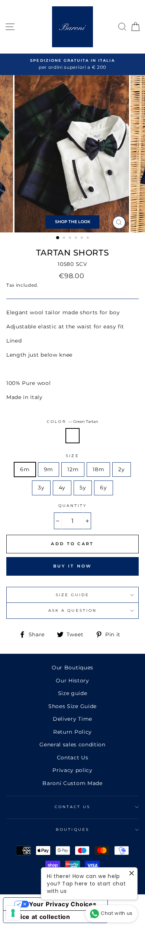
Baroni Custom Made (72, 783)
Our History (72, 681)
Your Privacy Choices (63, 904)
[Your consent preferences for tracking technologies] (13, 913)
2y (121, 469)
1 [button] (58, 238)
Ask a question (72, 610)
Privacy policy (72, 770)
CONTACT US (73, 806)
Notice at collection (39, 916)
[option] (72, 64)
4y (62, 488)
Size (72, 455)
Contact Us (72, 758)
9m (48, 469)
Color (72, 421)
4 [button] (76, 238)
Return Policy (72, 732)
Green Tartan (72, 436)
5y (83, 488)
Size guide (72, 693)
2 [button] (65, 238)
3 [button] (70, 238)
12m (72, 469)
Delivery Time (72, 719)
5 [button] (82, 238)
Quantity (72, 505)
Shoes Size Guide (72, 706)
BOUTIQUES (72, 829)
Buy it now (72, 566)
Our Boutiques (72, 668)
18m (98, 469)
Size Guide (73, 594)
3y (41, 488)
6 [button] (88, 238)
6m (24, 469)
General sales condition (72, 744)
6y (103, 488)
